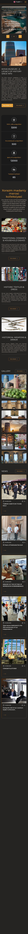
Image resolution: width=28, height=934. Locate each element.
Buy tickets (6, 105)
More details (19, 105)
